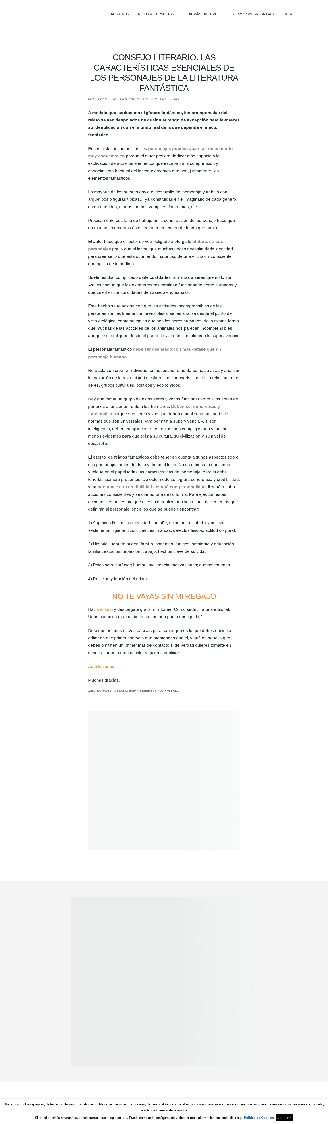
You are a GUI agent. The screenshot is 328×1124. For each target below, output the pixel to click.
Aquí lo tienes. (101, 666)
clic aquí (105, 609)
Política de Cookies (259, 1118)
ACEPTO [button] (284, 1118)
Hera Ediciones (63, 13)
